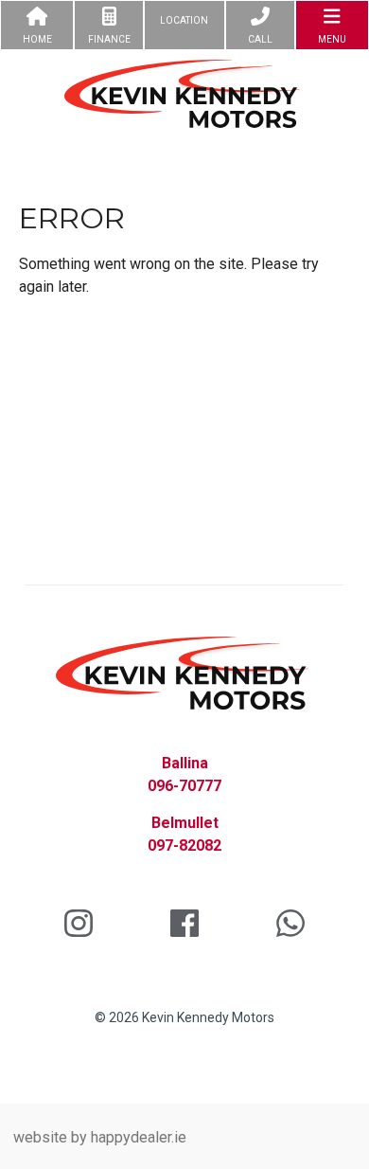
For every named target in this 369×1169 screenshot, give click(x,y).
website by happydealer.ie (99, 1137)
